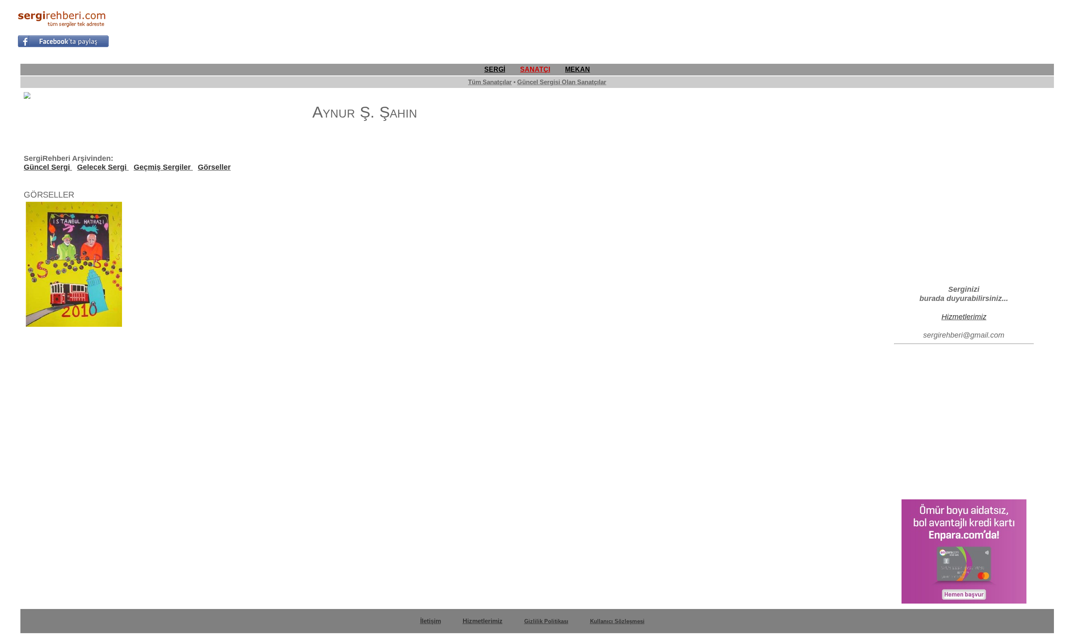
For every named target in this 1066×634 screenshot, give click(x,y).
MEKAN (577, 69)
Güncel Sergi (48, 167)
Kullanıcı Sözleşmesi (617, 621)
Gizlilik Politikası (546, 621)
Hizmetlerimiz (963, 316)
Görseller (214, 167)
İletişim (430, 620)
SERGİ (494, 69)
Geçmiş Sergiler (163, 167)
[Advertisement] (897, 27)
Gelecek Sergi (103, 167)
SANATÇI (535, 69)
